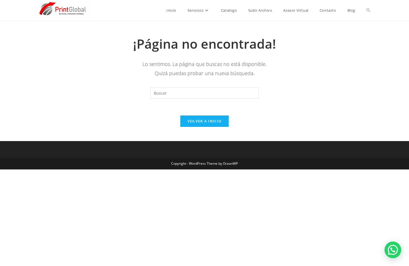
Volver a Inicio (205, 121)
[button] (393, 250)
